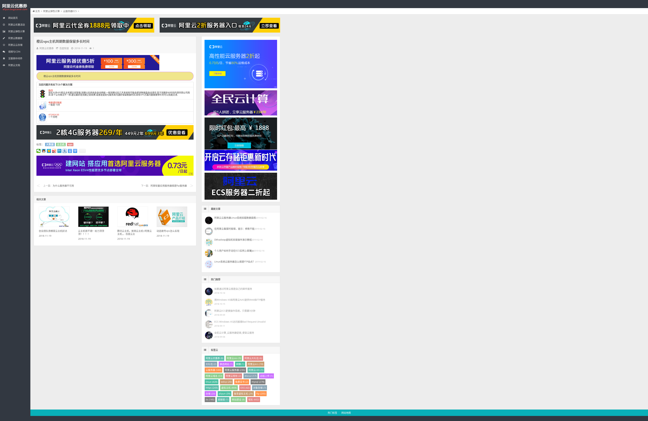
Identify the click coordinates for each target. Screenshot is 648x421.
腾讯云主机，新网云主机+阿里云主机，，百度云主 (134, 232)
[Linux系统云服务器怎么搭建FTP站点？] (208, 264)
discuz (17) (250, 375)
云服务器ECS (70, 11)
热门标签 (332, 412)
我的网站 (15, 7)
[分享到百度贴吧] (65, 151)
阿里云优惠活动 (16, 24)
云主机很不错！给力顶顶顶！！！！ (91, 232)
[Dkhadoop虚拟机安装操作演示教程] (208, 242)
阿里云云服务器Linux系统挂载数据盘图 (235, 217)
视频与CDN (14, 51)
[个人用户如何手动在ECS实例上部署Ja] (208, 253)
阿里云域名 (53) (214, 375)
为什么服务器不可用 (63, 185)
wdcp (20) (226, 381)
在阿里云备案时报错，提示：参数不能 (234, 228)
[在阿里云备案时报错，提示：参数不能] (208, 231)
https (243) (212, 387)
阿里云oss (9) (234, 358)
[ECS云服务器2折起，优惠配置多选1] (115, 174)
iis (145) (210, 399)
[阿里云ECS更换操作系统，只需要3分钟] (208, 312)
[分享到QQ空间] (49, 151)
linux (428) (211, 381)
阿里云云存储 (15, 44)
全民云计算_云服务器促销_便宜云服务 (234, 332)
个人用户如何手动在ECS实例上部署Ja (234, 250)
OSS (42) (245, 387)
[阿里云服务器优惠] (115, 138)
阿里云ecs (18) (255, 364)
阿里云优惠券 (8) (214, 358)
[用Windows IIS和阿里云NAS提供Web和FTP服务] (208, 301)
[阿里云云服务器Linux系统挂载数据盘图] (208, 220)
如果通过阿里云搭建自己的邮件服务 (233, 288)
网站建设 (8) (238, 399)
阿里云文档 (14, 65)
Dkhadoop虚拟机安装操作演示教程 (233, 239)
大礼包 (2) (211, 364)
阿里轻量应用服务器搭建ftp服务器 (169, 185)
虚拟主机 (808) (229, 387)
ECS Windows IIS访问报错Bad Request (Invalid (240, 321)
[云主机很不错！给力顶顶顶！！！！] (93, 226)
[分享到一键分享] (70, 151)
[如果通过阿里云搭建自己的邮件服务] (208, 290)
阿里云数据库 (15, 38)
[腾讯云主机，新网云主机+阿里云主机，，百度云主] (132, 226)
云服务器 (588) (213, 370)
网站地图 (346, 412)
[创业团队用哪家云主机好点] (54, 226)
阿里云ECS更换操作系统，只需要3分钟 (234, 310)
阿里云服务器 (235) (235, 370)
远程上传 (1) (266, 375)
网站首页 (13, 17)
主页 (37, 11)
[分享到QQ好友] (44, 151)
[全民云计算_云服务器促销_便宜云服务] (208, 334)
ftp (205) (261, 393)
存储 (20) (210, 393)
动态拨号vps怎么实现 (168, 230)
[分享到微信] (38, 151)
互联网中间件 (15, 58)
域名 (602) (253, 399)
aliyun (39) (224, 393)
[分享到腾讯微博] (59, 151)
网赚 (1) (240, 364)
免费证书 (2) (241, 381)
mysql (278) (258, 381)
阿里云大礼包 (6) (253, 358)
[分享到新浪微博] (54, 151)
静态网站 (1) (226, 364)
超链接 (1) (223, 399)
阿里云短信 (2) (233, 375)
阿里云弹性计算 (16, 31)
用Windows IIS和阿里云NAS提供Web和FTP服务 (239, 299)
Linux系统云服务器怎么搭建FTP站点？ (234, 261)
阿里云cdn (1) (256, 370)
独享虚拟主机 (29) (243, 393)
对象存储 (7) (259, 387)
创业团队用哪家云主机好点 (53, 230)
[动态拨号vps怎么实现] (172, 226)
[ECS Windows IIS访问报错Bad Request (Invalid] (208, 323)
